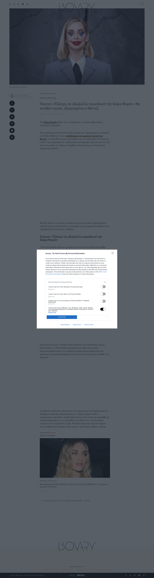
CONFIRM (62, 317)
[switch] (103, 286)
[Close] (113, 254)
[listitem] (77, 282)
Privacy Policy (88, 324)
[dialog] (77, 289)
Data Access (77, 324)
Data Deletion (65, 324)
